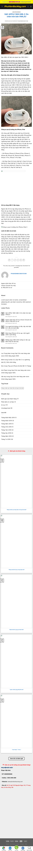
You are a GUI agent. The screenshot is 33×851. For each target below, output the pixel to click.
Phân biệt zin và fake (7, 402)
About (7, 844)
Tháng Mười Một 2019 (8, 417)
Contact (22, 844)
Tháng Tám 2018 (6, 430)
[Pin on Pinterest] (21, 260)
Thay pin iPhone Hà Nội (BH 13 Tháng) (19, 366)
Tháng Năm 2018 (6, 436)
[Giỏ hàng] (31, 6)
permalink (16, 267)
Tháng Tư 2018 (5, 439)
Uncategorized (16, 12)
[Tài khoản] (28, 6)
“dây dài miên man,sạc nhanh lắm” (16, 629)
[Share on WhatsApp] (9, 260)
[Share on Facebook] (12, 260)
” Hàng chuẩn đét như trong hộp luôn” (16, 569)
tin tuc (3, 405)
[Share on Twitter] (15, 260)
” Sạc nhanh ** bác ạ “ (16, 749)
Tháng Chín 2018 (6, 427)
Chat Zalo (10, 850)
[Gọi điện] (16, 848)
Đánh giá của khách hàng (8, 399)
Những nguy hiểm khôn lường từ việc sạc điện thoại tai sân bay (17, 340)
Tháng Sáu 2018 (6, 433)
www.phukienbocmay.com (15, 781)
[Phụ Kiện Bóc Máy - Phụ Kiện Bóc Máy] (15, 6)
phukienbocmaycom (23, 21)
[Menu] (2, 6)
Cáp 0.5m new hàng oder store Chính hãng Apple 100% (15, 355)
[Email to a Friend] (18, 260)
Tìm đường (4, 850)
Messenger (23, 850)
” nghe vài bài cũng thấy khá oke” (16, 689)
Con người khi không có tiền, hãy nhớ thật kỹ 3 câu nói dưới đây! (18, 327)
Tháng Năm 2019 (6, 424)
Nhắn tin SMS (29, 850)
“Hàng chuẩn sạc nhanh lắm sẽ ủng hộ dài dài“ (17, 509)
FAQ (26, 844)
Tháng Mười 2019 (6, 420)
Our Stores (13, 844)
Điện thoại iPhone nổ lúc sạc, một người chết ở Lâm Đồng (17, 333)
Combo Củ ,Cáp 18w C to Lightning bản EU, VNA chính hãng (15, 361)
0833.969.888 (11, 778)
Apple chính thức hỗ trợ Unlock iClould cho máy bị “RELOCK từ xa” (8, 285)
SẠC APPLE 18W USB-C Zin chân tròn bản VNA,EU (18, 313)
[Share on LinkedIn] (23, 260)
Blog (18, 844)
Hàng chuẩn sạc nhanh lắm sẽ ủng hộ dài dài (12, 388)
